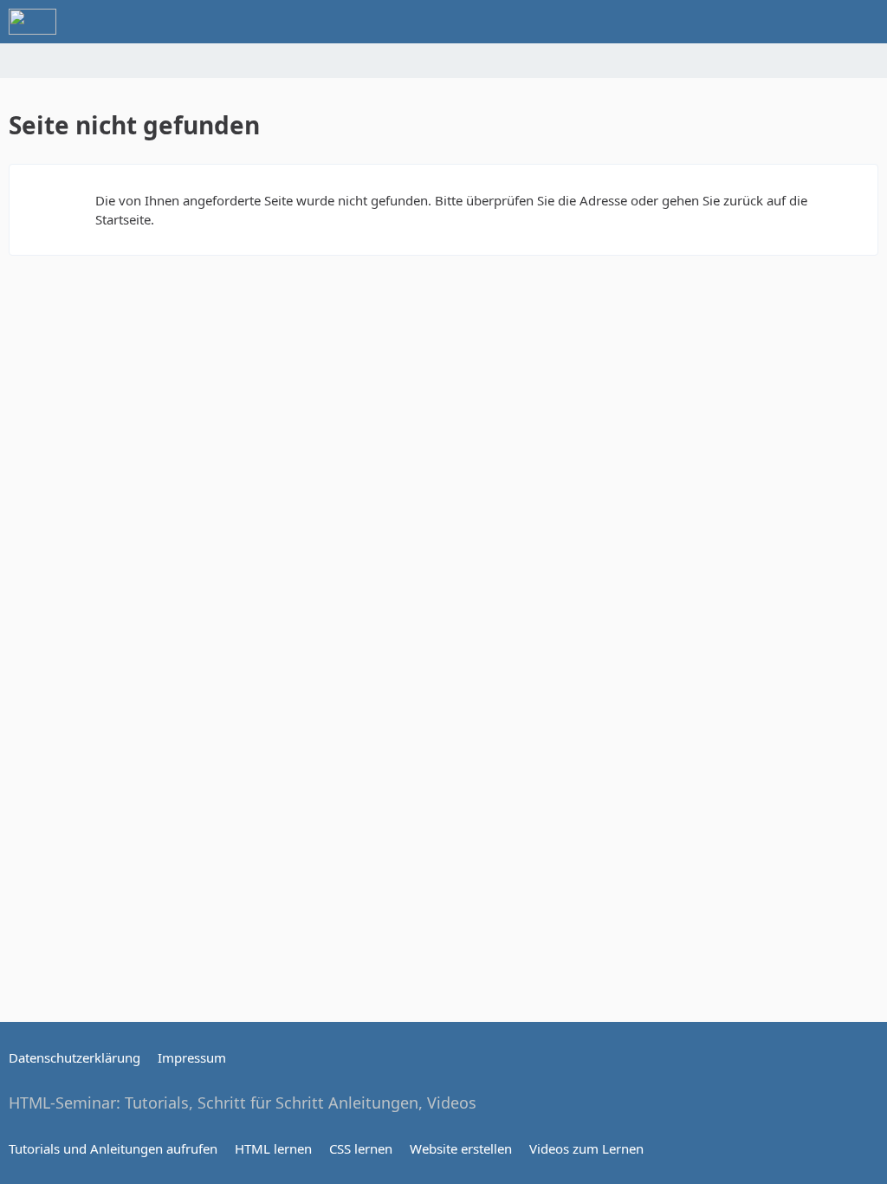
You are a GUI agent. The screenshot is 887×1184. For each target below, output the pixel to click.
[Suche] (778, 21)
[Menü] (864, 21)
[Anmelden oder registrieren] (821, 21)
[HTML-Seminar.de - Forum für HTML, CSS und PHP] (32, 21)
